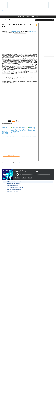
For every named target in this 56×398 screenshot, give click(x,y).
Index (23, 16)
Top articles (28, 162)
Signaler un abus (37, 162)
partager (24, 177)
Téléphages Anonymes (16, 31)
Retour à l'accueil (20, 159)
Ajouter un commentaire (11, 155)
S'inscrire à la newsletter (7, 123)
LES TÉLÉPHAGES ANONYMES (30, 10)
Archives (32, 16)
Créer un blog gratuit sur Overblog (20, 162)
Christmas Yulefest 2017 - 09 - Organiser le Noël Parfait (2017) (10, 136)
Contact (37, 16)
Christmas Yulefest (32, 31)
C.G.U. (42, 162)
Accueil (19, 16)
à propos (30, 177)
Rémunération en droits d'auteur (50, 162)
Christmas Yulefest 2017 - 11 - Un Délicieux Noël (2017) (29, 136)
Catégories (28, 16)
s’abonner (18, 177)
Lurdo (6, 162)
